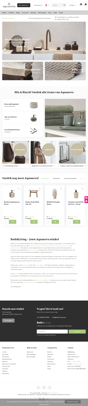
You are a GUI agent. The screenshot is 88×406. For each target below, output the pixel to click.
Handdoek (11, 12)
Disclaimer (5, 368)
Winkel (61, 12)
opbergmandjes (33, 250)
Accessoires (25, 12)
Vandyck (42, 280)
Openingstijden (8, 320)
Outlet (55, 12)
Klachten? (5, 361)
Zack (48, 280)
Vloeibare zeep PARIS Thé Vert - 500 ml (76, 203)
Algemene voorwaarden (9, 364)
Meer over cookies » (44, 404)
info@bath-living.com (59, 317)
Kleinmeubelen (42, 12)
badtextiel (26, 265)
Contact (4, 352)
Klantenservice (38, 5)
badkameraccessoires (35, 246)
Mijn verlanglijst (31, 357)
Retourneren (5, 357)
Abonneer (77, 331)
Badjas (18, 12)
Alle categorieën (23, 5)
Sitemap (4, 371)
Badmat (4, 12)
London (38, 265)
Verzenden (5, 354)
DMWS (49, 393)
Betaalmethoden (7, 359)
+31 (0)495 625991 (43, 317)
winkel (17, 273)
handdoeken (45, 246)
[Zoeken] (64, 5)
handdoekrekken (15, 248)
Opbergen (33, 12)
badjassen (59, 246)
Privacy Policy (6, 366)
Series (50, 12)
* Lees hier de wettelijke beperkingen (46, 335)
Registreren (30, 352)
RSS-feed (55, 393)
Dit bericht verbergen (72, 401)
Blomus (37, 280)
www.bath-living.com (29, 282)
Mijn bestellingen (31, 354)
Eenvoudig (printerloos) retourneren (40, 18)
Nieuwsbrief (5, 373)
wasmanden (66, 246)
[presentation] (81, 179)
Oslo (43, 265)
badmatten (53, 246)
